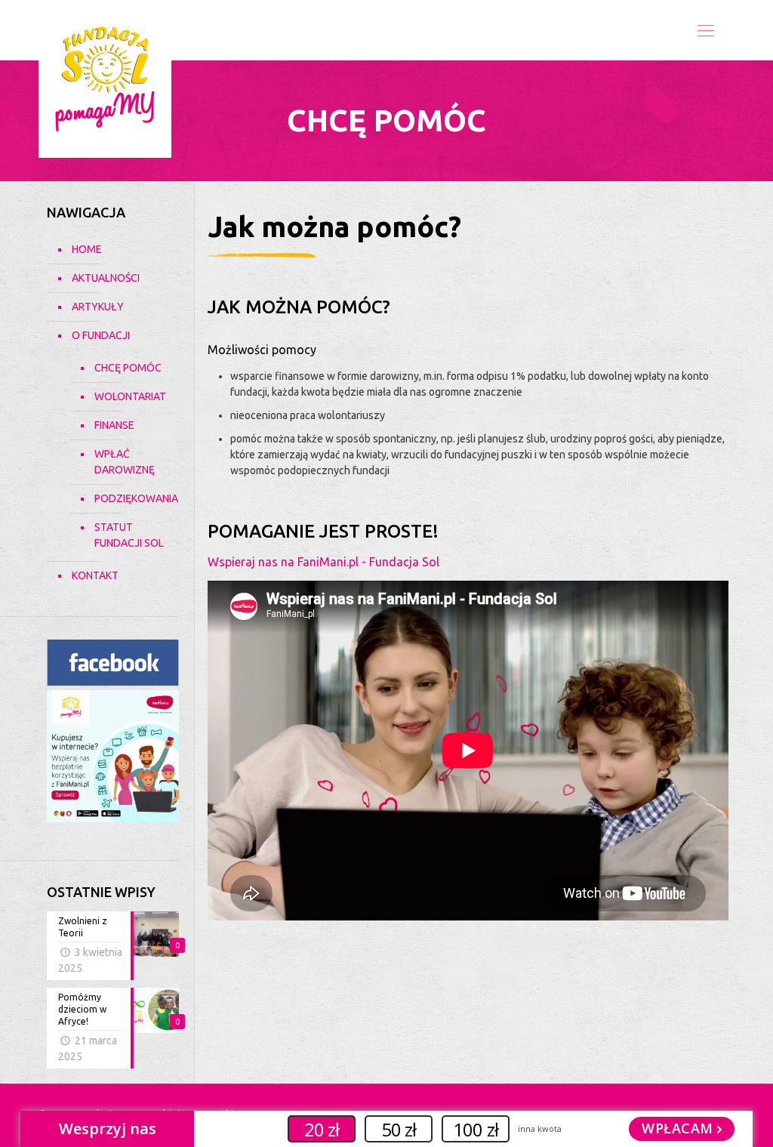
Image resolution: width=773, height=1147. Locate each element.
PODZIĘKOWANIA (129, 498)
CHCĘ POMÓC (128, 368)
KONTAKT (95, 575)
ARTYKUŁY (98, 307)
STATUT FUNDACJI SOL (129, 535)
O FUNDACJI (101, 335)
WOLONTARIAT (129, 396)
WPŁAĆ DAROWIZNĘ (124, 462)
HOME (87, 249)
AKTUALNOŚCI (106, 278)
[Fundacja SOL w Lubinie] (104, 79)
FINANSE (114, 425)
